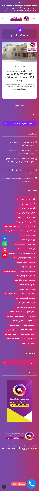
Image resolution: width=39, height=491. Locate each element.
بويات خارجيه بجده (28, 240)
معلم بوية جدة (18, 320)
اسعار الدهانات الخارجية (26, 217)
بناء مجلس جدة (11, 231)
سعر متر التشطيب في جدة (25, 298)
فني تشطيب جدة (16, 311)
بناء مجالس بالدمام (28, 231)
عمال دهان (31, 311)
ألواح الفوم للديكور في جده (25, 213)
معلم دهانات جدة (26, 5)
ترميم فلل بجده (9, 253)
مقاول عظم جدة (10, 334)
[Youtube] (4, 255)
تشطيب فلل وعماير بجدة (26, 275)
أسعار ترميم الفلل (28, 204)
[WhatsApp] (4, 243)
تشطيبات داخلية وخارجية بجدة (24, 258)
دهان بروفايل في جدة (27, 289)
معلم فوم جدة (14, 325)
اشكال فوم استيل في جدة (25, 222)
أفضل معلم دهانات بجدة (10, 445)
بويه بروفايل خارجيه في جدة (25, 244)
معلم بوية (31, 320)
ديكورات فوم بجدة (28, 293)
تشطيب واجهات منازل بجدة (25, 280)
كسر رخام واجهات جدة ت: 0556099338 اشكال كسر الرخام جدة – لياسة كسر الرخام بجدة (19, 76)
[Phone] (4, 238)
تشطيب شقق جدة (28, 266)
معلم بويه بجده (29, 325)
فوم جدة (32, 316)
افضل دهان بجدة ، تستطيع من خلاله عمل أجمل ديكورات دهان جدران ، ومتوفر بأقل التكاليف (20, 162)
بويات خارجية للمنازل (28, 235)
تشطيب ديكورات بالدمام (26, 262)
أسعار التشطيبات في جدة (26, 199)
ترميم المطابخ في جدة (27, 253)
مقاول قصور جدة (13, 338)
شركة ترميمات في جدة (27, 302)
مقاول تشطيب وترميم (17, 8)
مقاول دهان (12, 329)
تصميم (34, 449)
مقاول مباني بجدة (28, 343)
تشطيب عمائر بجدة (28, 271)
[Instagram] (4, 249)
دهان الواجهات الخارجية (26, 284)
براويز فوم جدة (30, 226)
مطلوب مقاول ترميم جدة (15, 316)
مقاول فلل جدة (29, 338)
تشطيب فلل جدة (10, 271)
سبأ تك (19, 449)
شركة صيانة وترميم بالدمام (25, 307)
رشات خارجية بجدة (11, 293)
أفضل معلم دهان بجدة (27, 208)
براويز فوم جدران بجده (12, 226)
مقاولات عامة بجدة (28, 329)
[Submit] (5, 124)
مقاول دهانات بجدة (28, 334)
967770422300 (8, 449)
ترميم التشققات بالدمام (26, 249)
